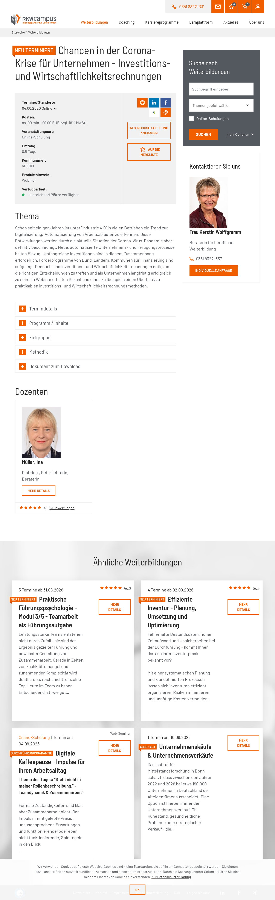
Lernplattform (201, 22)
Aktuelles (230, 22)
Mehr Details (39, 490)
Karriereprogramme (162, 22)
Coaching (126, 22)
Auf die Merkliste (150, 152)
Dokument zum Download (55, 366)
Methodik (38, 352)
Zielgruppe (39, 337)
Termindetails (43, 308)
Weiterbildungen (97, 22)
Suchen (203, 134)
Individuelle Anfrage (213, 270)
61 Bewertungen (62, 508)
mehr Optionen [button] (238, 134)
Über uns (256, 22)
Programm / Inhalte (48, 323)
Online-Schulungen (212, 118)
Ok (137, 890)
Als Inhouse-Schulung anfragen (149, 130)
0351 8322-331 (192, 6)
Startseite (18, 32)
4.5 (256, 588)
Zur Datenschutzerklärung (171, 877)
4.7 (127, 588)
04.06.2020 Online (37, 108)
